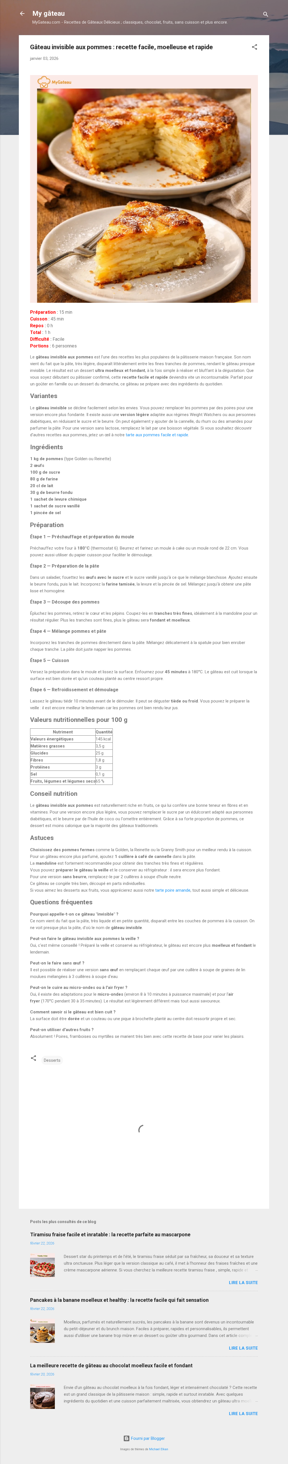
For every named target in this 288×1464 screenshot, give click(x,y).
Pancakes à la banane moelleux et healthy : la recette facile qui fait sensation (119, 1300)
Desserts (52, 1060)
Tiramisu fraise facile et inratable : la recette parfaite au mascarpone (110, 1234)
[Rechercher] (265, 15)
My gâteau (48, 13)
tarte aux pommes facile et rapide (157, 434)
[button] (254, 48)
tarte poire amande (172, 890)
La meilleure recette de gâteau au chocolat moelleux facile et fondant (111, 1365)
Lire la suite (243, 1282)
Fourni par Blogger (147, 1438)
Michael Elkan (158, 1449)
